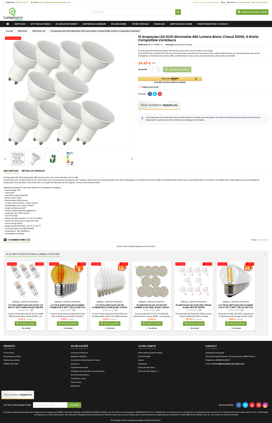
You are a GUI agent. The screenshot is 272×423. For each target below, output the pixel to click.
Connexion (241, 2)
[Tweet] (155, 94)
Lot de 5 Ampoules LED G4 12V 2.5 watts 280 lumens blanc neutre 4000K (25, 307)
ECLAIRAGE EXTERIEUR (66, 24)
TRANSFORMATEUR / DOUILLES (212, 24)
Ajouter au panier (176, 69)
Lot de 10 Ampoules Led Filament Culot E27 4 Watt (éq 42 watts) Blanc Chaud (235, 307)
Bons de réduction (146, 367)
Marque (170, 44)
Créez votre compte (259, 2)
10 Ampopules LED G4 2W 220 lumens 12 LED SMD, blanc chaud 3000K (151, 307)
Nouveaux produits (12, 356)
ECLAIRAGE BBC (119, 24)
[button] (170, 80)
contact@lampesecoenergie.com (54, 2)
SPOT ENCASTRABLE (40, 24)
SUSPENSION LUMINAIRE (94, 24)
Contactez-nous (78, 378)
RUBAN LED (159, 24)
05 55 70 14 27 (22, 2)
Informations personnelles (150, 352)
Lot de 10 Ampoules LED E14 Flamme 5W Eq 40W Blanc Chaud (109, 306)
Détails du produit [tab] (33, 170)
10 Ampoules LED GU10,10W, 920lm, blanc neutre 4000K (194, 306)
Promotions (9, 352)
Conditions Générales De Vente (85, 360)
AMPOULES (19, 24)
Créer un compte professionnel (205, 2)
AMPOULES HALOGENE (181, 24)
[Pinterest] (160, 94)
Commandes (144, 356)
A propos (75, 363)
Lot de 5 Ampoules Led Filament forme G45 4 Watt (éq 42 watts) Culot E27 (67, 307)
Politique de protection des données (88, 371)
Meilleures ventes (12, 360)
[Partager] (150, 94)
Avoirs (141, 360)
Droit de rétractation (80, 374)
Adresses (142, 363)
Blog (223, 2)
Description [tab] (11, 170)
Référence (143, 44)
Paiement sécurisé (79, 367)
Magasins (75, 386)
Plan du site (76, 382)
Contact (211, 346)
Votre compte (147, 346)
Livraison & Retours (79, 352)
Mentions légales (79, 356)
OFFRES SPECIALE (140, 24)
